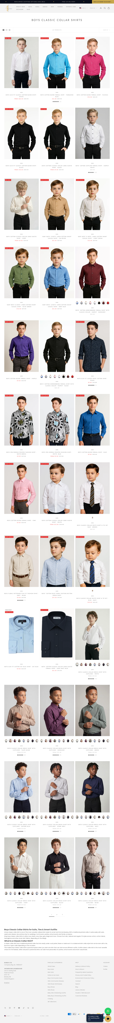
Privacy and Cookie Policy (83, 975)
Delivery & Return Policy (82, 966)
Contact (78, 981)
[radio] (81, 303)
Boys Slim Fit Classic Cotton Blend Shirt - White (21, 96)
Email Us (6, 983)
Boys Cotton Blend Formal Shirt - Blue (92, 452)
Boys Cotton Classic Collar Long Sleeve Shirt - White (57, 521)
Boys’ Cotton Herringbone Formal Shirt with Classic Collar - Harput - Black (57, 385)
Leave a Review (80, 990)
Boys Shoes (51, 987)
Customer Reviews (81, 996)
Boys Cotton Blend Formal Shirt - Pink (21, 520)
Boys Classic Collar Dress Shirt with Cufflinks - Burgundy (57, 749)
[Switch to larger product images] (3, 30)
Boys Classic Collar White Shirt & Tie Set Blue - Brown (92, 526)
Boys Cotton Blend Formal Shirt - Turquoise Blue (57, 96)
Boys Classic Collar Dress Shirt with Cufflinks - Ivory (21, 901)
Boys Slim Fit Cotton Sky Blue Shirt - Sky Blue (21, 666)
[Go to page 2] (62, 915)
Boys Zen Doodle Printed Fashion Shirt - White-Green (21, 453)
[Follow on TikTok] (24, 1008)
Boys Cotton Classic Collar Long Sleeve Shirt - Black (57, 166)
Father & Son (71, 7)
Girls (37, 7)
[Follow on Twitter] (5, 1008)
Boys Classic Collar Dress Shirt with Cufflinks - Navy (93, 825)
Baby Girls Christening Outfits (57, 993)
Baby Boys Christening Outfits (57, 996)
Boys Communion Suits (55, 978)
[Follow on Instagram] (10, 1008)
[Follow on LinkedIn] (28, 1008)
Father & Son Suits (53, 975)
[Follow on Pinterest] (14, 1008)
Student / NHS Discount (82, 993)
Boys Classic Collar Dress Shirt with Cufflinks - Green (93, 749)
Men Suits (51, 972)
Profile (105, 969)
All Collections (52, 1002)
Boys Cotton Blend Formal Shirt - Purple (21, 378)
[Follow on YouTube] (19, 1008)
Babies (45, 7)
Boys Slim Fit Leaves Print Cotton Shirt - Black (92, 379)
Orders (105, 966)
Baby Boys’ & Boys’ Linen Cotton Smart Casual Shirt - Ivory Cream (92, 237)
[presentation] (76, 303)
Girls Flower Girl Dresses (55, 984)
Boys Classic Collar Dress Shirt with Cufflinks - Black (57, 901)
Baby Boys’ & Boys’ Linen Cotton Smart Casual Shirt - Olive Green (21, 305)
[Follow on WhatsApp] (33, 1008)
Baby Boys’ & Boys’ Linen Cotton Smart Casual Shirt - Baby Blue (57, 305)
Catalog (50, 999)
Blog (76, 987)
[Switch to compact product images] (9, 30)
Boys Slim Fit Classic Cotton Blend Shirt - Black (21, 166)
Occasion (19, 9)
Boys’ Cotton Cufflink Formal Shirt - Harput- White (92, 166)
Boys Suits (51, 969)
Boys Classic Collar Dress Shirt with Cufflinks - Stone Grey (57, 825)
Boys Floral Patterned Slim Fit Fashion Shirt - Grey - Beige (21, 594)
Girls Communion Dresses (56, 981)
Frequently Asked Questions (84, 972)
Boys (30, 7)
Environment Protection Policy (84, 978)
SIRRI (21, 92)
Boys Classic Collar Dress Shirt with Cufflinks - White (93, 673)
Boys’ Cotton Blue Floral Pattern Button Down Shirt (57, 594)
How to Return (79, 969)
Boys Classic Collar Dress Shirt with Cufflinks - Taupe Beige (21, 749)
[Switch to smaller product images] (6, 30)
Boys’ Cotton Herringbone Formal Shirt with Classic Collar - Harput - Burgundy (92, 311)
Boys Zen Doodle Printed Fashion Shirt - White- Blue (57, 453)
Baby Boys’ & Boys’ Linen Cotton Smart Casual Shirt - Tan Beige (57, 237)
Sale (28, 9)
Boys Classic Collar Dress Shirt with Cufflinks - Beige (93, 901)
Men (52, 7)
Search (77, 984)
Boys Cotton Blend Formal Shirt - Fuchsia (92, 95)
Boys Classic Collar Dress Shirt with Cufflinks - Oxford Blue (21, 825)
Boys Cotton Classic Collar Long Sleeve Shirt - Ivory (21, 237)
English (92, 8)
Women (60, 7)
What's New (20, 7)
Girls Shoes (51, 990)
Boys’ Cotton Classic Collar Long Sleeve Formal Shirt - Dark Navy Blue (57, 667)
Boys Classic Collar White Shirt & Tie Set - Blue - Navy (92, 599)
